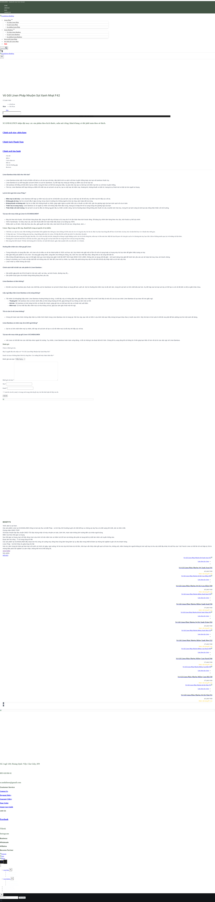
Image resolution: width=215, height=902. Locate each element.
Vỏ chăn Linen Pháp (13, 22)
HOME (5, 5)
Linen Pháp (6, 870)
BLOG (5, 10)
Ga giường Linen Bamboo (14, 37)
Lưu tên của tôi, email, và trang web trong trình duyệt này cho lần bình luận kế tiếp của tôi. (32, 392)
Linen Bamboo (6, 879)
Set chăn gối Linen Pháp (11, 41)
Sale (5, 44)
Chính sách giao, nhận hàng (14, 132)
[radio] (12, 104)
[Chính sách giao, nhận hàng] (3, 128)
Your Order (4, 803)
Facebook (4, 819)
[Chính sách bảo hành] (3, 146)
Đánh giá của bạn (9, 359)
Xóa (7, 110)
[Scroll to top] (1, 862)
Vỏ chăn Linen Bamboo (14, 32)
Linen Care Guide (6, 807)
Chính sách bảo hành (12, 151)
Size (4, 106)
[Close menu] (0, 865)
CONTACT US (7, 12)
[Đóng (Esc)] (213, 2)
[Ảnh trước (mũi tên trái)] (3, 451)
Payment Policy (5, 795)
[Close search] (1, 894)
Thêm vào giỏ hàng (86, 116)
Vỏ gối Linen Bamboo (13, 34)
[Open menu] (2, 56)
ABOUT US (6, 7)
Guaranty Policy (6, 799)
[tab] (109, 156)
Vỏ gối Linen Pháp (12, 25)
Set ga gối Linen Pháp (10, 39)
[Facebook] (0, 814)
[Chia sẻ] (209, 2)
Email (5, 388)
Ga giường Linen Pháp (13, 27)
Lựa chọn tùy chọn (203, 561)
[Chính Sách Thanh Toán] (3, 137)
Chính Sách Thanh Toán (13, 142)
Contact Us (4, 791)
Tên (4, 384)
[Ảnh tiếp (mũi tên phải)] (212, 451)
